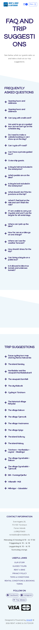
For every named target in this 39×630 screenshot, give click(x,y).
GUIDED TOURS (20, 566)
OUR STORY (19, 562)
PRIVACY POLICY (19, 573)
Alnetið (29, 620)
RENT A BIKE (19, 570)
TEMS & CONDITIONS (19, 577)
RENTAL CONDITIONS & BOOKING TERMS (20, 582)
